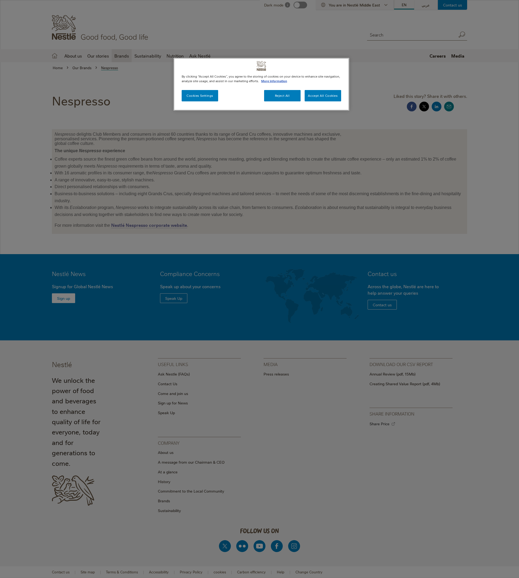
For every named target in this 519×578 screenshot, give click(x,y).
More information (274, 81)
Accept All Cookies (323, 96)
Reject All (282, 96)
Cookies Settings (200, 96)
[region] (261, 84)
